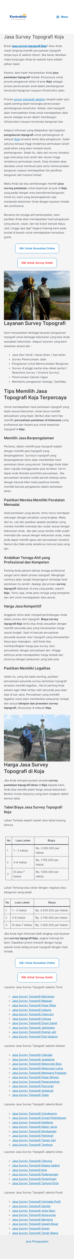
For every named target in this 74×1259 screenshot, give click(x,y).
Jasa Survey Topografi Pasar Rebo (34, 1005)
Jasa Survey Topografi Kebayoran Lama (37, 1068)
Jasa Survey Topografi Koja (29, 1170)
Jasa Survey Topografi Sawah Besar (35, 1223)
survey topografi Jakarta (29, 99)
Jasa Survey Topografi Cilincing (32, 1160)
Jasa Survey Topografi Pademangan (35, 1174)
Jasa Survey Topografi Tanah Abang (35, 1233)
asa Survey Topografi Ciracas (32, 1018)
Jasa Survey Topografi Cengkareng (34, 1113)
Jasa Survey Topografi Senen (31, 1228)
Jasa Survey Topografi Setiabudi (32, 1090)
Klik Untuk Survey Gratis (37, 262)
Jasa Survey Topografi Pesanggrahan (36, 1081)
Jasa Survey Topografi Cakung (31, 1009)
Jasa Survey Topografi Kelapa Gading (36, 1165)
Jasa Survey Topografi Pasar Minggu (35, 1077)
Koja (17, 139)
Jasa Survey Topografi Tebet (30, 1095)
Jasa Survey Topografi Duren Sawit (34, 1023)
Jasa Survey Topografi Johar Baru (33, 1210)
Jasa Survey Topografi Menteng (32, 1219)
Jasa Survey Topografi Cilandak (32, 1054)
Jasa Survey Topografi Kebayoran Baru (37, 1063)
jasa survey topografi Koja (29, 46)
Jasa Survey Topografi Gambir (31, 1206)
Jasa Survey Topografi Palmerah (32, 1135)
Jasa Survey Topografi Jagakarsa (33, 1059)
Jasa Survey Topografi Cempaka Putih (36, 1201)
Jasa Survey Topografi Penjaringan (34, 1178)
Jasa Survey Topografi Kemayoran (34, 1215)
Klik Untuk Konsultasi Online (37, 248)
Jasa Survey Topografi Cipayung (32, 1014)
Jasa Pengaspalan (37, 1241)
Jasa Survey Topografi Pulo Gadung (35, 1036)
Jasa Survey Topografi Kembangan (34, 1131)
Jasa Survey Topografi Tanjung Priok (35, 1183)
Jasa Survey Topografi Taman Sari (34, 1140)
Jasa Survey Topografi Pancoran (33, 1086)
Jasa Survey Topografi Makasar (32, 1000)
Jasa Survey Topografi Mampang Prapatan (39, 1072)
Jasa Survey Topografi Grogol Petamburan (39, 1117)
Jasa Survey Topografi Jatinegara (33, 1027)
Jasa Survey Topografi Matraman (33, 996)
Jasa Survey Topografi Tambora (32, 1144)
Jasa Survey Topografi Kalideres (32, 1122)
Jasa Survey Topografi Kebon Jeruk (34, 1126)
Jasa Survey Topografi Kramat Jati (34, 1032)
